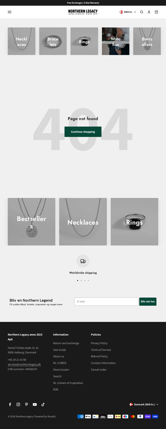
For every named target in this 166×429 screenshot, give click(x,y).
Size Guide (59, 350)
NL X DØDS (59, 363)
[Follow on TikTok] (43, 404)
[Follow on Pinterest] (26, 404)
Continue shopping (83, 132)
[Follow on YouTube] (35, 404)
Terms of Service (101, 350)
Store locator (61, 369)
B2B (55, 389)
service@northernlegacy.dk (24, 364)
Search (57, 376)
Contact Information (103, 363)
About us (58, 356)
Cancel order (99, 369)
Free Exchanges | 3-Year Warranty (83, 2)
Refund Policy (99, 356)
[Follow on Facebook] (10, 404)
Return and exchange (66, 343)
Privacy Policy (99, 343)
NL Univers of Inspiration (68, 383)
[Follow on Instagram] (18, 404)
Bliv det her (148, 301)
